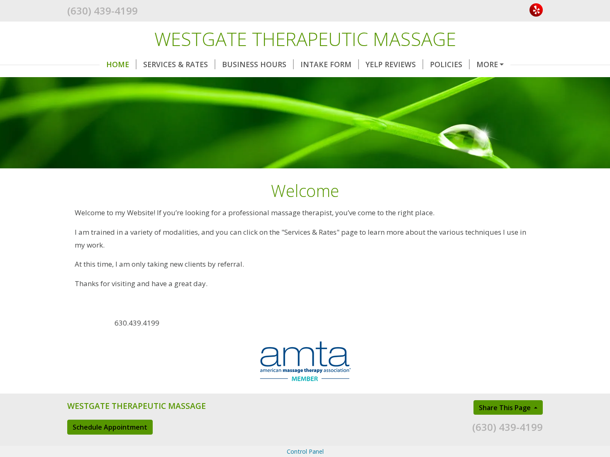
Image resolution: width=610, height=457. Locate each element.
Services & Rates (175, 64)
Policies (446, 64)
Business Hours (254, 64)
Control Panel (305, 451)
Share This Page (505, 407)
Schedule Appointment (110, 427)
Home (117, 64)
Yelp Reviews (391, 64)
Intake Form (325, 64)
